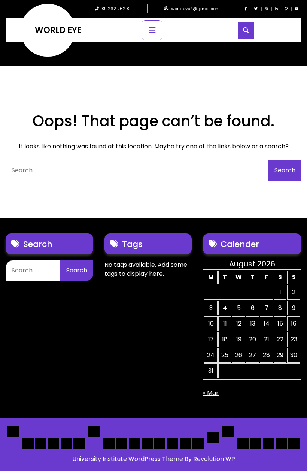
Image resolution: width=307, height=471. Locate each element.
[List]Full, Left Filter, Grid (147, 443)
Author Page (243, 443)
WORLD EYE (58, 30)
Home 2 (40, 443)
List (94, 431)
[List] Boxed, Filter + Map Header (109, 443)
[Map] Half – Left (172, 443)
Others (228, 431)
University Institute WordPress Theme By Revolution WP (153, 459)
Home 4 (66, 443)
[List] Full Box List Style (134, 443)
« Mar (211, 393)
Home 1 (28, 443)
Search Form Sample (268, 443)
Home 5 (79, 443)
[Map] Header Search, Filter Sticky (185, 443)
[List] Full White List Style (121, 443)
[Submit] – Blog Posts (281, 443)
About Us (255, 443)
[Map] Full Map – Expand (198, 443)
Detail (213, 437)
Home (13, 431)
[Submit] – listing (294, 443)
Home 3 (53, 443)
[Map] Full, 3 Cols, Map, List (159, 443)
